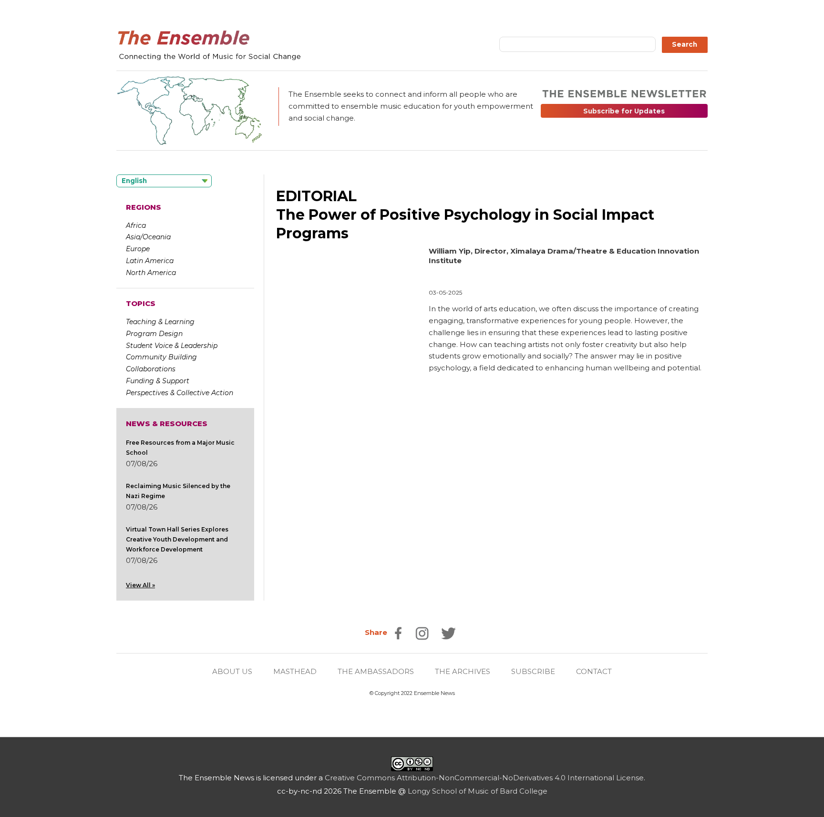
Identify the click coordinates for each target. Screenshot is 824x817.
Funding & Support (157, 381)
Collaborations (150, 369)
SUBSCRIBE (533, 671)
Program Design (154, 333)
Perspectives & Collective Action (179, 392)
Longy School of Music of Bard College (477, 791)
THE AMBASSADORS (376, 671)
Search (684, 44)
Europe (138, 249)
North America (151, 272)
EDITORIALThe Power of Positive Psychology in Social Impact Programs (465, 214)
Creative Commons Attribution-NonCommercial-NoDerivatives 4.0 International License (484, 777)
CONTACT (594, 671)
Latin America (150, 260)
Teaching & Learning (160, 321)
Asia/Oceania (148, 237)
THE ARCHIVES (462, 671)
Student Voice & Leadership (171, 345)
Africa (136, 225)
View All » (140, 585)
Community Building (161, 357)
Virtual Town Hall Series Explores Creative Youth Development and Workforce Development (177, 539)
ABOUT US (232, 671)
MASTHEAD (295, 671)
